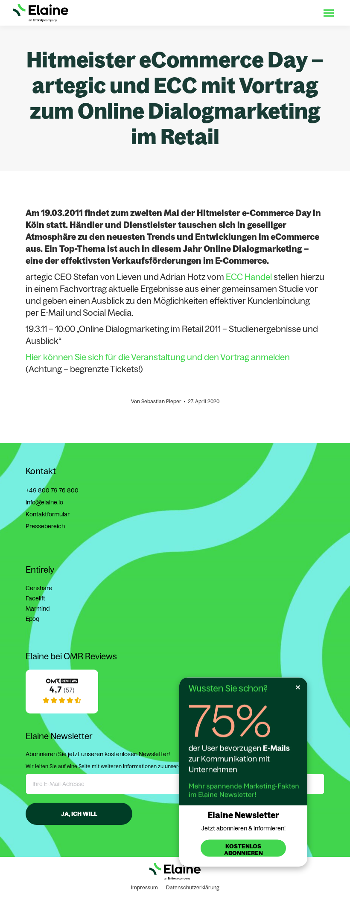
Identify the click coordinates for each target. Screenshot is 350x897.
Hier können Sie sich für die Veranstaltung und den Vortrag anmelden (158, 357)
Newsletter (296, 13)
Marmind (38, 608)
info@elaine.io (44, 502)
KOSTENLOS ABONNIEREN (243, 849)
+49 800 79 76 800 (52, 490)
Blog (267, 13)
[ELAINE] (62, 711)
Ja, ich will (79, 814)
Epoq (32, 619)
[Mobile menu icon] (328, 13)
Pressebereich (45, 526)
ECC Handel (250, 276)
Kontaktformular (48, 514)
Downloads (237, 13)
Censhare (39, 588)
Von (156, 401)
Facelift (35, 598)
